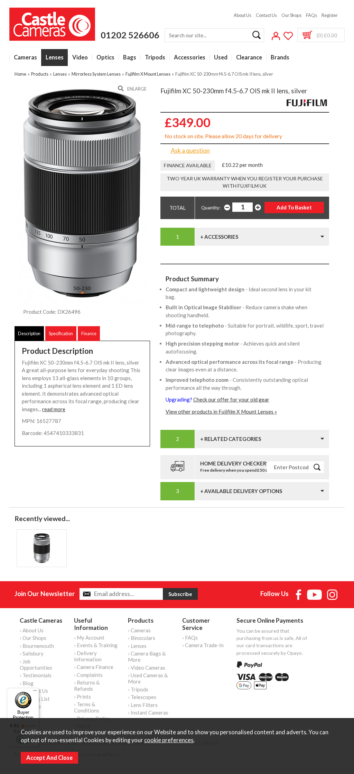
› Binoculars (141, 638)
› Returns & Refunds (87, 685)
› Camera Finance (93, 667)
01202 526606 (130, 35)
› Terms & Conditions (86, 707)
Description (29, 333)
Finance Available (188, 165)
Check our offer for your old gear (231, 399)
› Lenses (137, 646)
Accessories (189, 57)
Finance (88, 333)
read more (53, 409)
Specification (61, 333)
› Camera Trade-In (203, 645)
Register (330, 15)
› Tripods (138, 689)
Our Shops (291, 15)
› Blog (27, 683)
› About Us (32, 630)
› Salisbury (32, 653)
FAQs (311, 15)
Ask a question (190, 150)
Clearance (249, 57)
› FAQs (190, 637)
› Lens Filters (143, 705)
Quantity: (210, 207)
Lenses (55, 57)
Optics (105, 57)
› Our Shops (33, 638)
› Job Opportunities (36, 664)
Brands (280, 57)
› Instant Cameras (148, 712)
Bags (129, 57)
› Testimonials (36, 675)
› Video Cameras (146, 667)
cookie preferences (169, 740)
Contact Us (266, 15)
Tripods (155, 57)
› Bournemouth (37, 646)
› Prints (82, 696)
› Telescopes (142, 697)
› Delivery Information (88, 656)
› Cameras (139, 630)
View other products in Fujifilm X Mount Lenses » (221, 411)
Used (220, 57)
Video (80, 57)
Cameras (25, 57)
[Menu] (35, 692)
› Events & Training (96, 645)
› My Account (89, 637)
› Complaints (88, 675)
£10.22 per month (242, 165)
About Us (242, 15)
